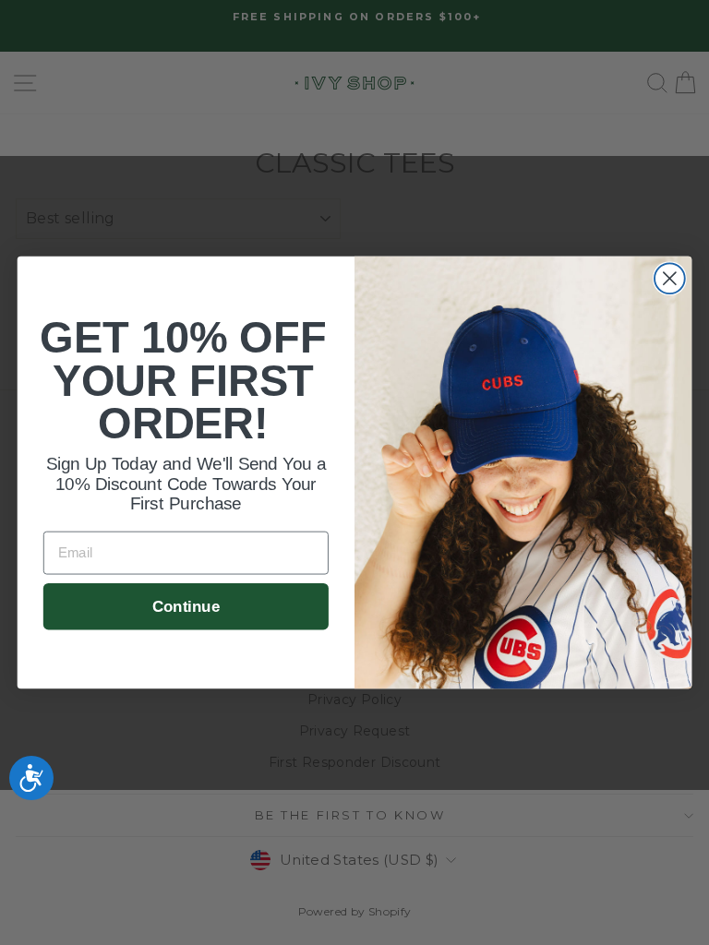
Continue (186, 606)
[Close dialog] (670, 278)
